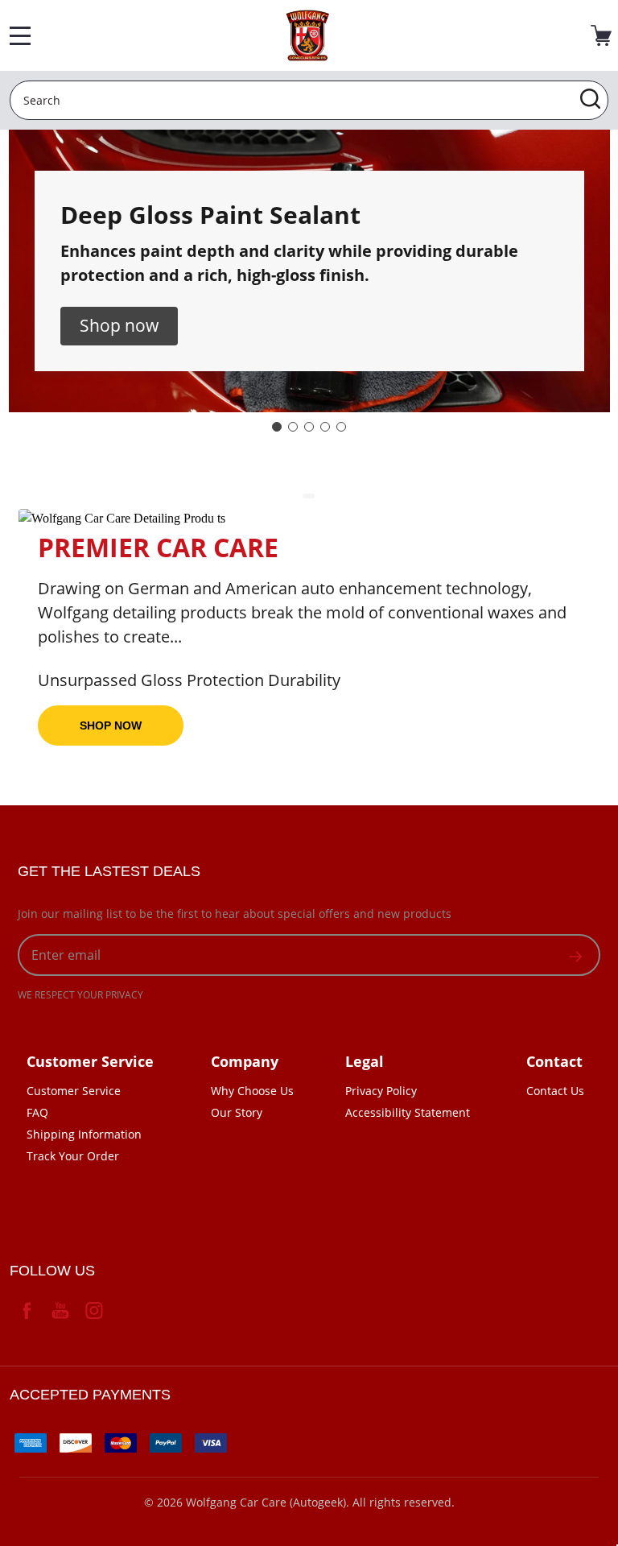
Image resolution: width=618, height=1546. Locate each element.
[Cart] (601, 35)
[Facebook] (26, 1310)
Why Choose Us (252, 1090)
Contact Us (555, 1090)
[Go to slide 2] (293, 427)
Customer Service (74, 1090)
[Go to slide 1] (277, 427)
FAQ (37, 1112)
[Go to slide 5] (341, 427)
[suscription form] (575, 955)
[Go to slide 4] (325, 427)
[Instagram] (94, 1310)
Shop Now (111, 725)
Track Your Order (73, 1156)
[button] (119, 326)
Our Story (236, 1112)
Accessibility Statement (407, 1112)
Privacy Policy (381, 1090)
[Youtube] (60, 1310)
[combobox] (309, 100)
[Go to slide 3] (309, 427)
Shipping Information (84, 1134)
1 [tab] (309, 496)
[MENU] (20, 35)
